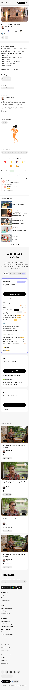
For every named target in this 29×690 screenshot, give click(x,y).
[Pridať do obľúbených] (6, 37)
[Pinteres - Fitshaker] (18, 672)
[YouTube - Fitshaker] (10, 672)
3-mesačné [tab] (13, 273)
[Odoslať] (24, 582)
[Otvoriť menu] (27, 3)
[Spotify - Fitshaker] (14, 672)
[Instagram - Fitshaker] (6, 672)
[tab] (21, 273)
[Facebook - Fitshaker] (2, 672)
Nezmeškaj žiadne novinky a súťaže (10, 579)
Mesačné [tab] (6, 273)
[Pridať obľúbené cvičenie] (10, 202)
